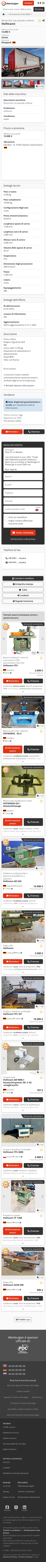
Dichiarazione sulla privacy (23, 539)
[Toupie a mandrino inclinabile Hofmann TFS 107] (23, 992)
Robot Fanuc (37, 1397)
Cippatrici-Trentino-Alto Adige (16, 1397)
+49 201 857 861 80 (16, 1366)
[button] (43, 3)
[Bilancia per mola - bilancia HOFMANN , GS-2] (23, 712)
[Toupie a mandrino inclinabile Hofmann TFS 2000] (23, 1130)
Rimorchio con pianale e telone (18, 103)
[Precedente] (4, 67)
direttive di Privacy (10, 1557)
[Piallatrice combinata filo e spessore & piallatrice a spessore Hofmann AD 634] (23, 854)
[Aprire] (23, 692)
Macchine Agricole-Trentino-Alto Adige (23, 1385)
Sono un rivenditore (17, 517)
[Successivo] (42, 67)
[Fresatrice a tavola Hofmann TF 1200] (23, 1196)
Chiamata (35, 431)
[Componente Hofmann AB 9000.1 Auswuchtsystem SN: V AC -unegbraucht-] (23, 1058)
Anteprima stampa (24, 584)
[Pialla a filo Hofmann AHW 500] (23, 1263)
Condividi (24, 595)
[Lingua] (39, 3)
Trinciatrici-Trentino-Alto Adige (23, 1403)
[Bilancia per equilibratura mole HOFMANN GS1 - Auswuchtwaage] (23, 782)
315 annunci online (12, 421)
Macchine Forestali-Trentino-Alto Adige (23, 1415)
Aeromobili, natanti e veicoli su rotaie (23, 1409)
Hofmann (8, 111)
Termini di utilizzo (25, 1557)
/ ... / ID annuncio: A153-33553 (18, 14)
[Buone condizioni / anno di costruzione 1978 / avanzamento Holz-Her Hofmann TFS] (23, 638)
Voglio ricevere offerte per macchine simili (20, 522)
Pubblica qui (24, 1319)
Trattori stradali (23, 1391)
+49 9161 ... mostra (17, 558)
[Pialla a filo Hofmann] (23, 926)
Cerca (40, 9)
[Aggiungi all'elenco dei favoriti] (39, 21)
